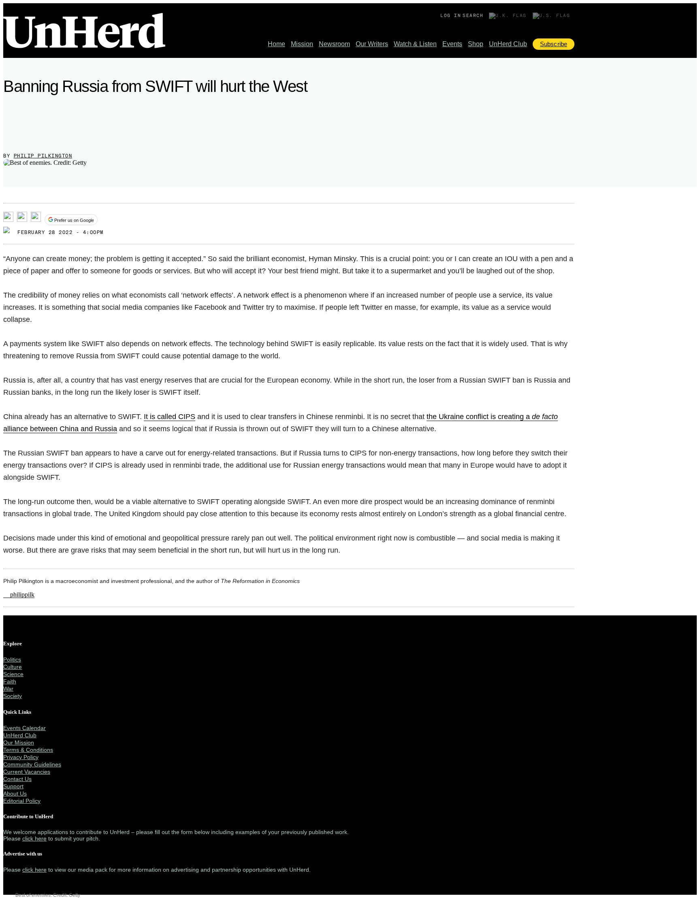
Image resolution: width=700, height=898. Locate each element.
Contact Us (17, 779)
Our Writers (372, 43)
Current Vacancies (26, 771)
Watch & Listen (415, 43)
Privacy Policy (20, 757)
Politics (12, 659)
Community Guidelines (32, 764)
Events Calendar (24, 728)
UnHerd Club (508, 43)
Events (452, 43)
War (8, 688)
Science (13, 674)
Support (13, 786)
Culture (12, 667)
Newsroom (334, 43)
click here (34, 838)
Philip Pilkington (43, 156)
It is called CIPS (169, 417)
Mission (302, 43)
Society (12, 696)
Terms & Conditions (28, 750)
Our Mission (18, 742)
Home (276, 43)
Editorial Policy (22, 801)
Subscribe (553, 43)
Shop (475, 43)
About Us (15, 793)
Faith (9, 681)
